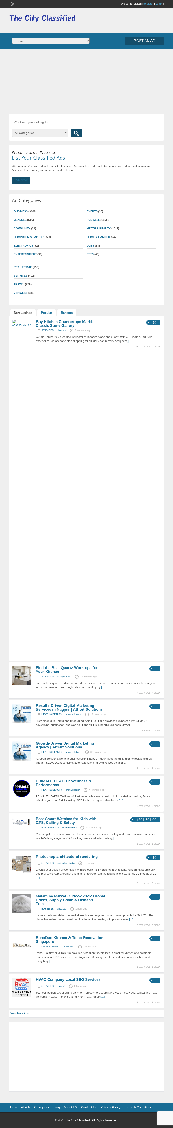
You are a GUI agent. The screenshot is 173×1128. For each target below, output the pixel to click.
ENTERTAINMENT (25, 254)
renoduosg (68, 946)
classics (61, 330)
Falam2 (61, 986)
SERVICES (47, 330)
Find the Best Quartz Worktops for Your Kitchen (67, 670)
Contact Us (89, 1107)
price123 (61, 908)
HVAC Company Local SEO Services (68, 979)
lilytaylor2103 (64, 676)
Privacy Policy (110, 1107)
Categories (42, 1107)
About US (70, 1107)
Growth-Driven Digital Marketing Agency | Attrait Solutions (65, 745)
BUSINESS (47, 908)
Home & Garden (98, 237)
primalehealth (73, 789)
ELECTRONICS (23, 245)
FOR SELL (93, 220)
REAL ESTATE (23, 267)
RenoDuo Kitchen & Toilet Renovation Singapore (69, 940)
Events (92, 211)
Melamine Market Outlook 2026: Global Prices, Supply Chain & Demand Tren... (70, 900)
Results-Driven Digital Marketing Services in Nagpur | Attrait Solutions (69, 707)
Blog (57, 1107)
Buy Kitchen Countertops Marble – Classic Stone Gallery (67, 324)
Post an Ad (144, 41)
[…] (130, 341)
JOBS (90, 245)
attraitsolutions (73, 714)
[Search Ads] (76, 133)
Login (158, 3)
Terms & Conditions (138, 1107)
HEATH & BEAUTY (99, 228)
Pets (90, 254)
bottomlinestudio (66, 863)
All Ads (25, 1107)
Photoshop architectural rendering (67, 856)
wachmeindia (69, 827)
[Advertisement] (86, 80)
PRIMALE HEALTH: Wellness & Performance (63, 783)
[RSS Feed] (12, 3)
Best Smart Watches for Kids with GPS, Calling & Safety (66, 821)
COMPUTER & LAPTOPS (29, 237)
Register (148, 3)
